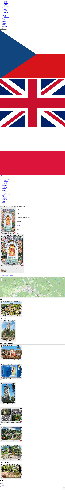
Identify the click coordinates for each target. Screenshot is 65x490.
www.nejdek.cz (19, 225)
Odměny (5, 16)
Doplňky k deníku (6, 191)
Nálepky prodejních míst (7, 194)
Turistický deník (6, 14)
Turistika (5, 9)
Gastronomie (5, 10)
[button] (1, 278)
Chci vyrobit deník (6, 183)
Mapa (2, 7)
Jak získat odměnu (6, 3)
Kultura (5, 186)
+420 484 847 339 (2, 485)
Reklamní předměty (6, 17)
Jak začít (2, 177)
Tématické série (6, 12)
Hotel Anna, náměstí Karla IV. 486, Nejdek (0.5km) (7, 275)
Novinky (3, 18)
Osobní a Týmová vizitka (7, 2)
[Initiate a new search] (63, 278)
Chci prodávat (5, 5)
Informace (3, 200)
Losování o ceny (6, 4)
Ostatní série (5, 189)
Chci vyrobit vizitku (6, 6)
